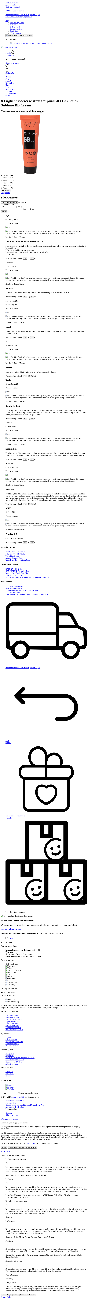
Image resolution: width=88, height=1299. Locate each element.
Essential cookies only (16, 1147)
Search (4, 211)
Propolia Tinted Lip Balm (15, 586)
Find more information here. (11, 929)
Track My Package (12, 1044)
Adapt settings (31, 1147)
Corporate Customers (13, 1028)
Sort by (19, 207)
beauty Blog (10, 1054)
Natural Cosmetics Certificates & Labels (20, 1058)
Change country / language (28, 1093)
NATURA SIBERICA (14, 569)
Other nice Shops (12, 1115)
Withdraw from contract (9, 1119)
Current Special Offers (14, 1062)
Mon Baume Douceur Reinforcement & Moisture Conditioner (28, 577)
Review (12, 205)
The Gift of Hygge (12, 556)
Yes (25, 258)
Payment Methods (12, 1021)
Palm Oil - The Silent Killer (15, 554)
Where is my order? (17, 23)
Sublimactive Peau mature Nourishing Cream (22, 590)
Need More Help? (12, 1026)
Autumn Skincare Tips (14, 558)
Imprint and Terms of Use (15, 1101)
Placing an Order (12, 1015)
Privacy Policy (11, 1103)
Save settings (6, 1295)
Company (9, 1113)
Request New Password (14, 1042)
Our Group (10, 1074)
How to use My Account (14, 1030)
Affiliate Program (12, 1064)
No (32, 258)
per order (19, 17)
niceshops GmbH (17, 1097)
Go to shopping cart (13, 7)
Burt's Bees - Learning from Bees (18, 560)
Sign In (8, 1038)
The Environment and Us (15, 1060)
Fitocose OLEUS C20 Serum (16, 575)
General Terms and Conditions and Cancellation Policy (25, 1105)
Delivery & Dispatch (13, 1017)
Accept (4, 1147)
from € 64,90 (23, 15)
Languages (22, 202)
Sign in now (10, 55)
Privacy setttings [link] (11, 1109)
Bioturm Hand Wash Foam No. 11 (18, 573)
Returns (13, 25)
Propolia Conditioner (13, 592)
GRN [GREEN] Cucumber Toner (18, 571)
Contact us (14, 31)
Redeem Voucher (12, 1046)
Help (7, 21)
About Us (9, 1072)
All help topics (15, 33)
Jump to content (11, 5)
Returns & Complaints (14, 1019)
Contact (8, 1076)
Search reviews (28, 209)
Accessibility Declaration (15, 1107)
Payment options (16, 29)
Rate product (6, 190)
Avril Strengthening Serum (15, 588)
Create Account (11, 1040)
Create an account (12, 63)
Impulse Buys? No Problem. (16, 552)
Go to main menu (12, 3)
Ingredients (10, 1056)
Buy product (5, 193)
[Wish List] (7, 67)
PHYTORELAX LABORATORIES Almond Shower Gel (27, 595)
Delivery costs (15, 27)
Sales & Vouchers (12, 1024)
